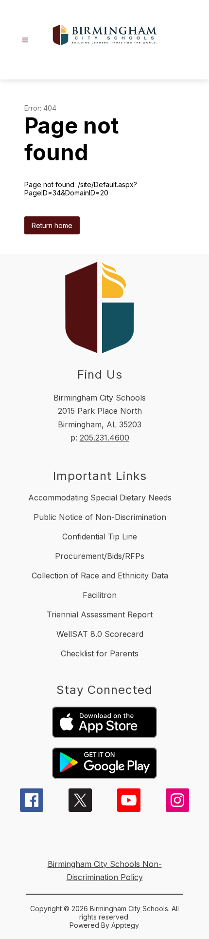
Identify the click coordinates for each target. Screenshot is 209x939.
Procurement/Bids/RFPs (99, 556)
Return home (52, 225)
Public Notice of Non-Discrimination (100, 517)
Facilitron (100, 595)
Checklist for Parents (100, 653)
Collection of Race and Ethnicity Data (100, 575)
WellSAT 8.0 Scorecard (99, 634)
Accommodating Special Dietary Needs (100, 497)
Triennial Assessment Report (100, 614)
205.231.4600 (104, 437)
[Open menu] (25, 40)
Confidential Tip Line (99, 536)
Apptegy (125, 925)
